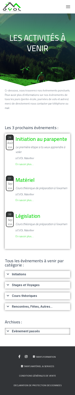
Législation (28, 216)
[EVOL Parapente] (13, 7)
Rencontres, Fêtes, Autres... (32, 306)
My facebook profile (19, 356)
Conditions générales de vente (37, 375)
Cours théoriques (24, 296)
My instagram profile (26, 356)
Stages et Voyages (26, 285)
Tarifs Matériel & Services (39, 366)
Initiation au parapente (41, 139)
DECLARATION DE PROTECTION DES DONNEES (38, 385)
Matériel (25, 180)
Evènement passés (26, 331)
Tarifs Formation (46, 357)
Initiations (19, 274)
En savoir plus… (25, 164)
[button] (37, 274)
